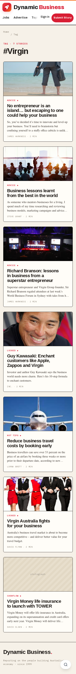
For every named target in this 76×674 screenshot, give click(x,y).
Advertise (21, 17)
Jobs (6, 17)
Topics (37, 17)
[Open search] (65, 664)
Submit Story (63, 17)
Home (6, 31)
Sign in (45, 16)
